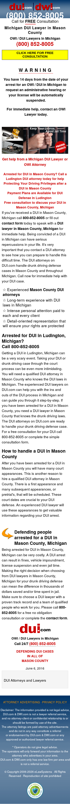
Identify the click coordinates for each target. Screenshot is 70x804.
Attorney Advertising (21, 702)
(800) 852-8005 (35, 15)
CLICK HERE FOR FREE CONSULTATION (35, 54)
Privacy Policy (54, 702)
